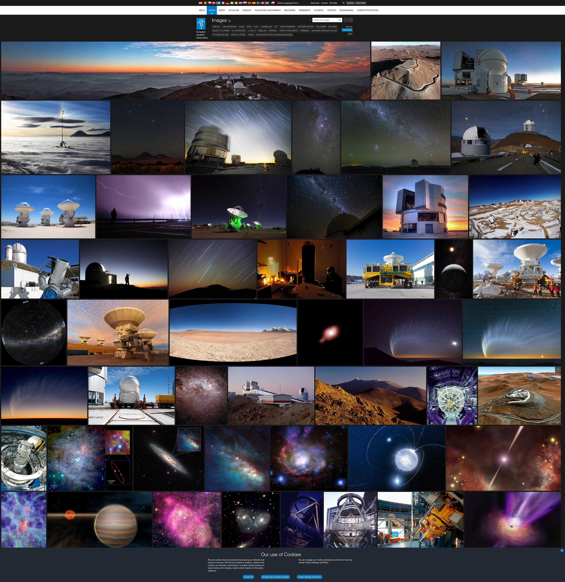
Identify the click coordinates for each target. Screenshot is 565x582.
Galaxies (332, 27)
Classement (347, 30)
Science (350, 3)
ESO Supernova (287, 27)
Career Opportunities (367, 10)
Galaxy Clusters (221, 31)
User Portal (360, 3)
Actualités (233, 10)
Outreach (319, 10)
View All (216, 27)
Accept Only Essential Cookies (275, 577)
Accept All (248, 577)
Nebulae (262, 31)
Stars (251, 35)
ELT (276, 27)
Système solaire (221, 35)
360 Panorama (229, 27)
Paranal (273, 31)
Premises (304, 31)
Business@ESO (346, 10)
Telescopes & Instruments (268, 10)
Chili (256, 27)
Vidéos (222, 10)
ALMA (241, 27)
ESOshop (247, 10)
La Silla (252, 31)
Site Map (333, 3)
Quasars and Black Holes (324, 31)
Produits (331, 10)
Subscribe (315, 3)
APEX (249, 27)
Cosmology (266, 27)
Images (211, 10)
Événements (304, 10)
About (202, 10)
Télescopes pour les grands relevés (274, 35)
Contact (324, 3)
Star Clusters (238, 35)
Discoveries (289, 10)
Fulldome (321, 27)
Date (350, 34)
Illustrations (238, 31)
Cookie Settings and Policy (309, 577)
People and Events (289, 31)
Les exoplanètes (306, 27)
